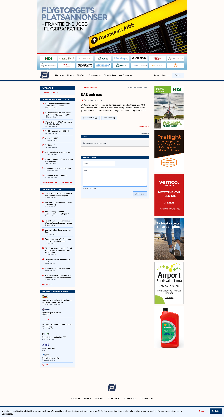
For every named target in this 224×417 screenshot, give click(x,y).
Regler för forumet (51, 92)
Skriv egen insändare (49, 182)
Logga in (166, 75)
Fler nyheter (46, 284)
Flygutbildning (110, 75)
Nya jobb (45, 365)
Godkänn (216, 411)
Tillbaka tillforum (90, 88)
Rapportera (143, 126)
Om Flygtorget (125, 75)
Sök (158, 75)
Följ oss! (178, 75)
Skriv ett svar (108, 118)
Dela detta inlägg (91, 118)
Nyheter (70, 75)
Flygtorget (59, 75)
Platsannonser (95, 75)
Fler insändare (67, 182)
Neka (201, 411)
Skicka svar (139, 194)
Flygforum (81, 75)
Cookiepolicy (7, 414)
